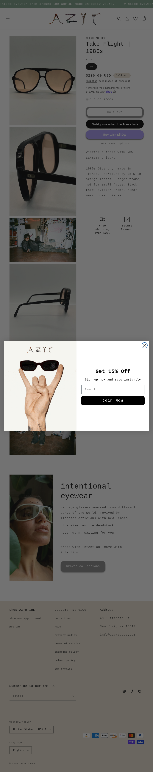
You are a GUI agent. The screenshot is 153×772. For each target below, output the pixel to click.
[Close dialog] (144, 345)
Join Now (112, 400)
